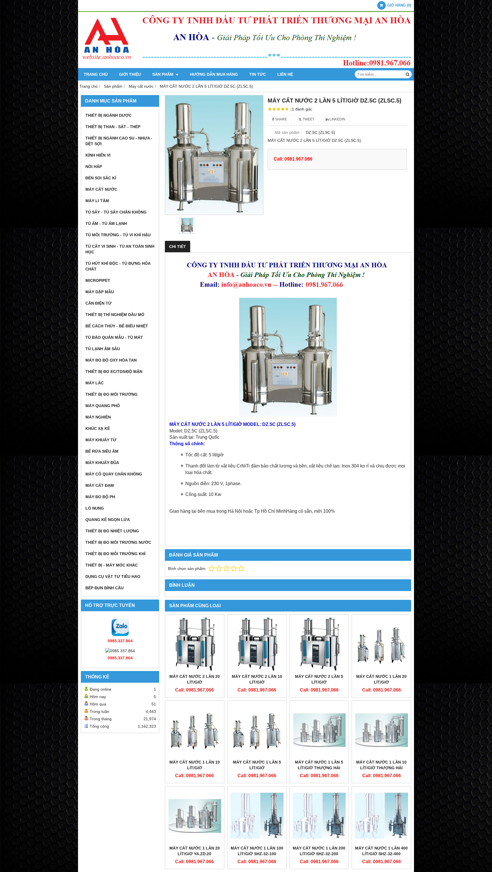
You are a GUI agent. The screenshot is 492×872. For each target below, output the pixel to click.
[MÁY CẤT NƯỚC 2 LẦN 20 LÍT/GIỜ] (194, 644)
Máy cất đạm (99, 485)
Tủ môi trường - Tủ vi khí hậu (118, 235)
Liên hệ (285, 74)
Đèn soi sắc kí (100, 178)
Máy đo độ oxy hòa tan (111, 360)
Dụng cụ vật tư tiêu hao (112, 576)
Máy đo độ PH (100, 497)
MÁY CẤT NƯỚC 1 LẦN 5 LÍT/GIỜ (257, 765)
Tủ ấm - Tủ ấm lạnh (106, 223)
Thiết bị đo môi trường (111, 394)
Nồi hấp (93, 166)
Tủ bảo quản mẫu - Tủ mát (114, 337)
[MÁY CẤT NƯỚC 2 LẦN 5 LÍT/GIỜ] (319, 644)
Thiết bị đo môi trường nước (118, 542)
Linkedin (337, 119)
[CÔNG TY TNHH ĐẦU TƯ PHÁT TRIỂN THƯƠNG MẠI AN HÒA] (246, 66)
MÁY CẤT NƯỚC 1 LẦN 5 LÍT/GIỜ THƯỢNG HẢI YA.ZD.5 (319, 768)
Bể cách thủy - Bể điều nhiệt (116, 326)
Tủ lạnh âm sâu (102, 348)
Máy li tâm (97, 200)
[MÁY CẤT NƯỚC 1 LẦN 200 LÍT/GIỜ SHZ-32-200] (319, 815)
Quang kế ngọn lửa (107, 519)
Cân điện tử (98, 303)
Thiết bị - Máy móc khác (111, 565)
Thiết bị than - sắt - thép (112, 126)
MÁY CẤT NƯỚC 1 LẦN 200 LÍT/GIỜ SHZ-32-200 (319, 851)
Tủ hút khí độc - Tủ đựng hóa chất (117, 266)
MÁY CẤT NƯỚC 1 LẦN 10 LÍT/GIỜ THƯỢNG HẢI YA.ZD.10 (381, 768)
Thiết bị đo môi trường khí (115, 553)
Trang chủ (96, 74)
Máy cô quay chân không (113, 474)
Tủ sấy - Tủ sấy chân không (116, 212)
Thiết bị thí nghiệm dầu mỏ (114, 314)
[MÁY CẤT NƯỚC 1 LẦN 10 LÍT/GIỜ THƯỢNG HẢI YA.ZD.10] (381, 730)
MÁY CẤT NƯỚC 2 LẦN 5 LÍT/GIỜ (319, 679)
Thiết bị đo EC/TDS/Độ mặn (113, 371)
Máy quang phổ (102, 405)
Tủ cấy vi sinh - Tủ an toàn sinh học (119, 249)
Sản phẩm (163, 74)
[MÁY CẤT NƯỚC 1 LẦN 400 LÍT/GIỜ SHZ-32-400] (381, 815)
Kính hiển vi (97, 155)
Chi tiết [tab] (177, 246)
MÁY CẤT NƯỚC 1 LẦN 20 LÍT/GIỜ (381, 679)
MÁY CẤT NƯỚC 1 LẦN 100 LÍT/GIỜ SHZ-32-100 (257, 851)
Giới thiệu (130, 74)
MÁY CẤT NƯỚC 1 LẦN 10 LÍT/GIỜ (194, 765)
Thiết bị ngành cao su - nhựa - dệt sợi (118, 141)
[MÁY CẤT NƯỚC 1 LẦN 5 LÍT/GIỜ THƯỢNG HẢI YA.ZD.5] (319, 730)
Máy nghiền (98, 417)
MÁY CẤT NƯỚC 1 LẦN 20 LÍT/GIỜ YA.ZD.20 (194, 851)
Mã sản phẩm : (288, 132)
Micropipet (97, 280)
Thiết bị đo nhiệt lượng (112, 531)
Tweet (308, 119)
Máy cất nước (101, 189)
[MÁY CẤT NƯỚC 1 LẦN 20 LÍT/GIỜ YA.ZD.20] (194, 815)
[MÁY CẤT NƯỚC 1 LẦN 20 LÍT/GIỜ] (381, 644)
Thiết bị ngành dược (108, 115)
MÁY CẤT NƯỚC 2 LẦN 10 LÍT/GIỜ (257, 679)
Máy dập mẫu (99, 292)
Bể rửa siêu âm (101, 451)
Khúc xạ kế (97, 428)
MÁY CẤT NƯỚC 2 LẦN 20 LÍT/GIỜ (194, 679)
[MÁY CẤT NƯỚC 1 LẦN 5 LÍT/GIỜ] (257, 730)
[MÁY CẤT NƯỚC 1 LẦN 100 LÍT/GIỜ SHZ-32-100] (257, 815)
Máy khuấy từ (100, 440)
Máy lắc (94, 383)
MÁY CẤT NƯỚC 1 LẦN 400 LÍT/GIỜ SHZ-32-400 (381, 851)
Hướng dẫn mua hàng (214, 74)
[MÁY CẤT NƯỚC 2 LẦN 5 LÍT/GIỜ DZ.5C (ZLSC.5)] (214, 155)
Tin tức (257, 74)
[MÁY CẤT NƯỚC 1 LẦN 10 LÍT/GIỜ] (194, 730)
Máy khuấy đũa (102, 462)
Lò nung (94, 508)
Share (280, 119)
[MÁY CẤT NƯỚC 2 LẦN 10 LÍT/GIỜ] (257, 644)
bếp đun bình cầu (104, 588)
